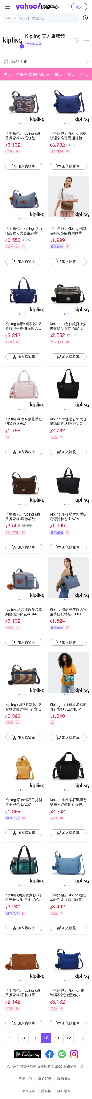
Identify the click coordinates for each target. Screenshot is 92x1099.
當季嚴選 (72, 74)
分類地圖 (63, 1090)
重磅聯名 (59, 74)
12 (68, 1038)
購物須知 (64, 1078)
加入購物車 (26, 166)
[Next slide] (41, 101)
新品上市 (19, 61)
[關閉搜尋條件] (14, 18)
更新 (81, 1066)
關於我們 (44, 1078)
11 (57, 1038)
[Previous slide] (6, 101)
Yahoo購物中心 (37, 6)
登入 (79, 6)
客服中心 (25, 1078)
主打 (7, 74)
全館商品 (85, 74)
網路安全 (28, 1090)
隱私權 (46, 1090)
